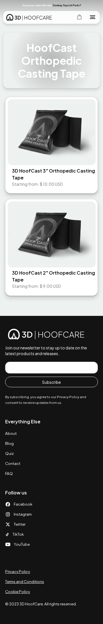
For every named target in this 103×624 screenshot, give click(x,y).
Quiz (9, 453)
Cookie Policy (17, 591)
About (11, 433)
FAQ (9, 473)
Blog (9, 443)
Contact (12, 463)
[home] (29, 17)
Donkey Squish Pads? (67, 5)
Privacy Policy (17, 571)
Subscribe (51, 382)
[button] (91, 5)
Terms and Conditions (24, 581)
